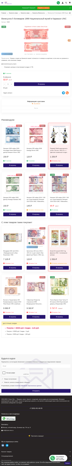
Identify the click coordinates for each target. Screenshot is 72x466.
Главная (3, 13)
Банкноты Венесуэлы (39, 13)
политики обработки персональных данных (28, 385)
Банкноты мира (13, 13)
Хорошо (67, 463)
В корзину (41, 84)
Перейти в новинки (43, 8)
